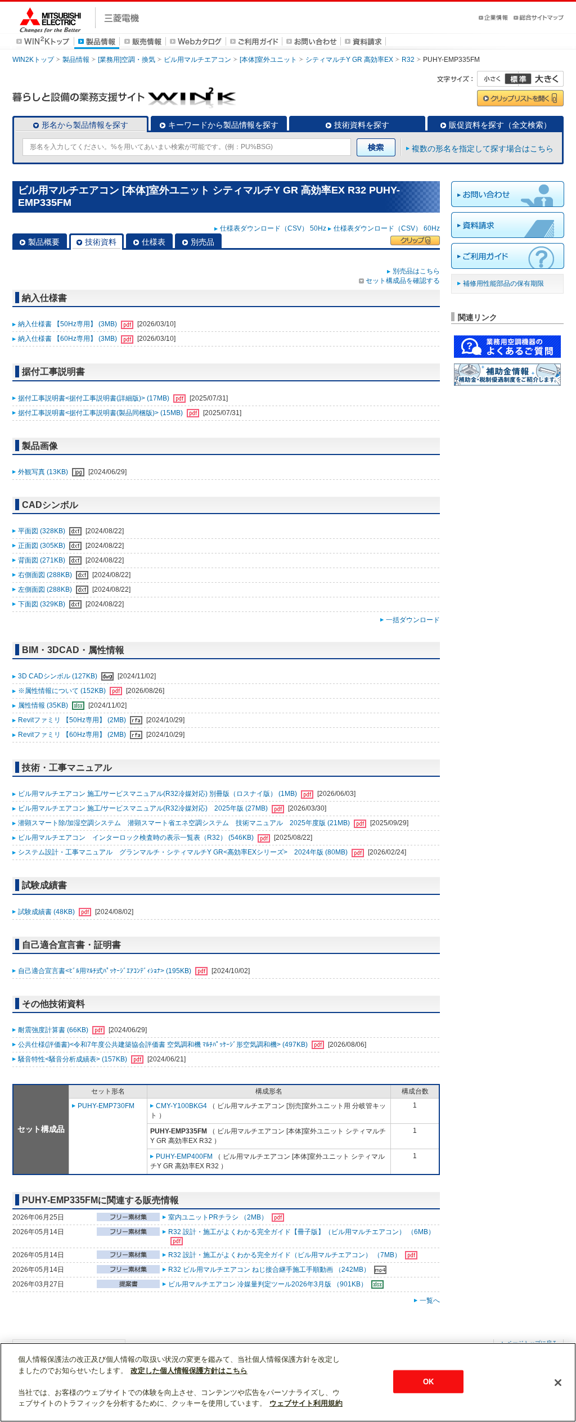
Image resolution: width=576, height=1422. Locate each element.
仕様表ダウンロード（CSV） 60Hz (387, 228)
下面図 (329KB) (42, 604)
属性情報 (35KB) (44, 705)
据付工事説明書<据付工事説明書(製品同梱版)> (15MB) (101, 413)
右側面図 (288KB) (46, 575)
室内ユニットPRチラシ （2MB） (218, 1217)
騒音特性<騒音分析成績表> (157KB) (73, 1059)
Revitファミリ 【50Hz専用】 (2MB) (73, 720)
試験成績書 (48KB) (47, 912)
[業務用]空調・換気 (126, 60)
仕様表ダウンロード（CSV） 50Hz (273, 228)
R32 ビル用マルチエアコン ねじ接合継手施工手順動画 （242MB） (270, 1270)
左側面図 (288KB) (46, 589)
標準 (518, 78)
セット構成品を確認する (403, 281)
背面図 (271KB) (42, 560)
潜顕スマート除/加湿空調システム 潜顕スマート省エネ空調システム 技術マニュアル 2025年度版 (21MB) (185, 823)
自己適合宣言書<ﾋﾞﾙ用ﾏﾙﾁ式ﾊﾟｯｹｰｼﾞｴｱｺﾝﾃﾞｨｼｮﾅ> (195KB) (105, 971)
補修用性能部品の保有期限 (503, 283)
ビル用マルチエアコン (197, 60)
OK (428, 1381)
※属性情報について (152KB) (62, 691)
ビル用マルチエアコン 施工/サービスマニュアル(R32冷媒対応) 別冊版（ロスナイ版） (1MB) (158, 794)
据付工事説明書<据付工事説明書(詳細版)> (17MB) (94, 398)
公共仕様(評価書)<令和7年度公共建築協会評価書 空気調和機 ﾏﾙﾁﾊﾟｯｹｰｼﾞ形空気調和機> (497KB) (163, 1044)
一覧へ (430, 1300)
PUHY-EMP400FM (184, 1156)
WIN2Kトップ (33, 60)
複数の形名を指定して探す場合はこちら (483, 148)
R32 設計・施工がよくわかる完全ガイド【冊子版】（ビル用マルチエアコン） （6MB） (301, 1232)
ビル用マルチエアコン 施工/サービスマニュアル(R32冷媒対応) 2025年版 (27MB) (143, 808)
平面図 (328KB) (42, 531)
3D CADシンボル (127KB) (58, 676)
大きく (541, 79)
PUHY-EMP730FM (106, 1106)
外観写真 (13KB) (44, 472)
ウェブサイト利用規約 (306, 1403)
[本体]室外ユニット (268, 60)
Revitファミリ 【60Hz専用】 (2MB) (73, 735)
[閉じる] (558, 1382)
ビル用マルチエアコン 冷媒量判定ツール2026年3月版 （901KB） (268, 1284)
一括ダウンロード (413, 620)
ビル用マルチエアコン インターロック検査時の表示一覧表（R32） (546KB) (136, 838)
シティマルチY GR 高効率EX (349, 60)
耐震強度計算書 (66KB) (54, 1030)
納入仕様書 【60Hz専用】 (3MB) (68, 339)
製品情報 (75, 60)
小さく (498, 79)
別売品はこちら (416, 271)
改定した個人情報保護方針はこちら (189, 1370)
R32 (408, 60)
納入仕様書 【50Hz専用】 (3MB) (68, 324)
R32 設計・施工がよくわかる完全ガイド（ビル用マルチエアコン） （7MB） (285, 1255)
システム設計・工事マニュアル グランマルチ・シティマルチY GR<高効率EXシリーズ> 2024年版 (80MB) (183, 852)
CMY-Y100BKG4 (181, 1106)
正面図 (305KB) (42, 546)
